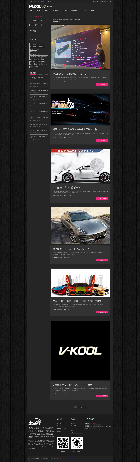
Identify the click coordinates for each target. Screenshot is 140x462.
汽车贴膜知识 (83, 10)
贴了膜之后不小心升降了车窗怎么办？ (72, 249)
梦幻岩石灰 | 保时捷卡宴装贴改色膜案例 (39, 90)
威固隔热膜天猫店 (60, 423)
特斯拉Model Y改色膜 (34, 49)
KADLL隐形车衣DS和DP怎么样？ (37, 77)
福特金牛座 (37, 64)
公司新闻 (32, 25)
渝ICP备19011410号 (64, 458)
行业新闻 (38, 25)
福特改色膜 (44, 64)
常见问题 (44, 25)
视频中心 (72, 430)
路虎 (31, 59)
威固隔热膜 (95, 1)
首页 (31, 10)
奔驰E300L (32, 61)
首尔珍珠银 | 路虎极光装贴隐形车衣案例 (39, 111)
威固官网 (59, 431)
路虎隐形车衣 (37, 59)
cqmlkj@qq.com (36, 1)
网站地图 (72, 432)
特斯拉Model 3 (33, 51)
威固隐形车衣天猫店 (61, 426)
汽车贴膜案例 (65, 10)
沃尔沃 (31, 64)
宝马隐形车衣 (33, 56)
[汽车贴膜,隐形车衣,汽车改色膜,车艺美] (40, 6)
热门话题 (72, 434)
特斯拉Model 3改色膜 (34, 54)
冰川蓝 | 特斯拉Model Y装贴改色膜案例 (38, 130)
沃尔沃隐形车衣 (40, 61)
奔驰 (43, 59)
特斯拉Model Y (41, 46)
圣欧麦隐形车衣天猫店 (61, 428)
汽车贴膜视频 (74, 10)
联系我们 (99, 10)
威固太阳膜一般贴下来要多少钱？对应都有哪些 (77, 301)
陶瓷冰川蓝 (44, 56)
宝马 (42, 54)
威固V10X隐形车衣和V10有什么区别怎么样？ (76, 129)
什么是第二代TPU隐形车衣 (66, 187)
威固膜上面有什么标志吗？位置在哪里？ (73, 384)
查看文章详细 (102, 84)
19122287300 (48, 1)
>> (81, 407)
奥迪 (39, 56)
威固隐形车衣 (102, 1)
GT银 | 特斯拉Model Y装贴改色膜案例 (38, 124)
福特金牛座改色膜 (34, 66)
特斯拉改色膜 (33, 46)
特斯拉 (39, 44)
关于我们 (92, 10)
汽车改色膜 (108, 1)
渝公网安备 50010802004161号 (35, 461)
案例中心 (72, 427)
